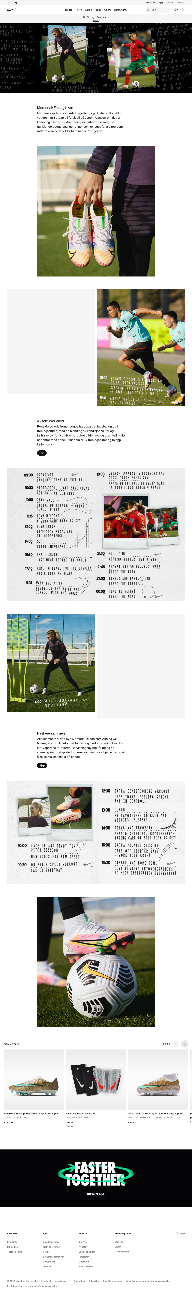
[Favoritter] (176, 10)
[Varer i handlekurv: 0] (182, 10)
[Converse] (16, 2)
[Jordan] (9, 2)
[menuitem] (164, 2)
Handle (96, 20)
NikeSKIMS (120, 10)
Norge (182, 1233)
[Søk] (148, 10)
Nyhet (68, 10)
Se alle (166, 1043)
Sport (107, 10)
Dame (88, 10)
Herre (79, 10)
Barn (98, 10)
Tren (41, 453)
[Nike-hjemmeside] (11, 10)
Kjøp (42, 765)
